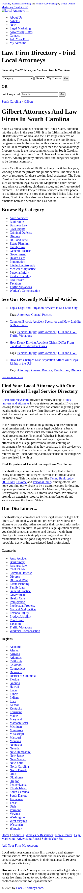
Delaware (16, 672)
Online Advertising (46, 3)
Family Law (17, 247)
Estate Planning (19, 243)
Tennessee (16, 799)
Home (5, 835)
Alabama (15, 646)
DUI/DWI (8, 482)
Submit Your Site (52, 838)
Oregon (14, 781)
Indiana (14, 697)
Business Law (19, 225)
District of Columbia (23, 675)
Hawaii (14, 686)
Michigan (16, 726)
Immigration (17, 261)
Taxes (53, 478)
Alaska (14, 650)
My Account (18, 43)
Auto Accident (19, 218)
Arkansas (16, 657)
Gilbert (28, 101)
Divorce (15, 236)
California (16, 661)
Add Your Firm (19, 39)
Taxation (15, 283)
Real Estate (17, 279)
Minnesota (16, 730)
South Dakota (18, 795)
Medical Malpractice (23, 269)
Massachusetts (19, 723)
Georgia (15, 683)
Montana (15, 741)
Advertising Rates (21, 32)
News (13, 24)
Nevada (15, 748)
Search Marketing (21, 3)
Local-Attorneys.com (15, 399)
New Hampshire (20, 752)
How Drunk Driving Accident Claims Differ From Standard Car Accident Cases (42, 344)
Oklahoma (16, 777)
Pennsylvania (18, 784)
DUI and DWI (19, 240)
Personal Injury (19, 272)
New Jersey (17, 755)
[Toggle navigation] (27, 11)
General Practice (20, 250)
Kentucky (16, 708)
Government (18, 254)
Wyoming (16, 828)
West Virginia (18, 821)
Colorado (16, 665)
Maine (14, 715)
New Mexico (18, 759)
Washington (17, 817)
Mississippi (17, 734)
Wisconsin (16, 824)
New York (16, 763)
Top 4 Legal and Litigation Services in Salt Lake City (44, 307)
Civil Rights (17, 229)
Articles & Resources (39, 835)
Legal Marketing (20, 28)
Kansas (14, 704)
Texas (13, 802)
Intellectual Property (22, 265)
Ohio (13, 773)
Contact (15, 35)
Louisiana (16, 712)
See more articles (12, 377)
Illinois (14, 694)
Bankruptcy (17, 221)
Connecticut (17, 668)
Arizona (15, 654)
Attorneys (23, 314)
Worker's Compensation (25, 290)
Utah (13, 806)
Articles (15, 21)
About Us (16, 17)
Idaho (13, 690)
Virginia (15, 813)
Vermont (15, 810)
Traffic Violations (21, 287)
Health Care (17, 258)
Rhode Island (18, 788)
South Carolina (11, 101)
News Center (63, 835)
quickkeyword (11, 94)
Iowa (13, 701)
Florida (14, 679)
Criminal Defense (21, 232)
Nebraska (16, 744)
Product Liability (20, 276)
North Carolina (19, 766)
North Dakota (18, 770)
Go (66, 78)
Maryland (16, 719)
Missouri (15, 737)
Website (6, 3)
